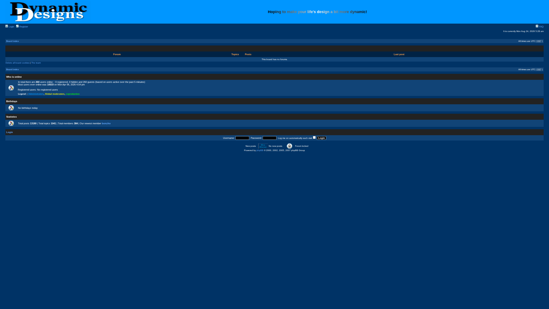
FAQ (541, 26)
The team (36, 63)
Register (23, 26)
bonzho (106, 123)
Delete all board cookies (17, 63)
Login (11, 26)
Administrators (36, 94)
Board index (12, 41)
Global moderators (55, 94)
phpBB (259, 150)
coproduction (73, 94)
